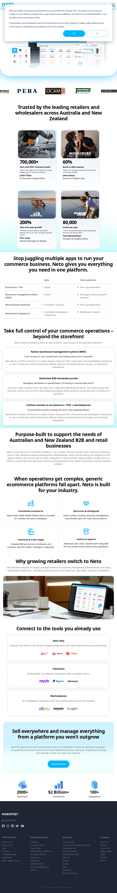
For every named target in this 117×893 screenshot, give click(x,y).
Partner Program (70, 873)
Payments (34, 861)
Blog (65, 867)
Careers (103, 845)
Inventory (34, 842)
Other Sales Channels (11, 861)
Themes (66, 861)
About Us (104, 842)
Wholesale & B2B (9, 854)
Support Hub (68, 842)
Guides (65, 864)
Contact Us (105, 848)
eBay (4, 848)
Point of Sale (7, 845)
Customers (35, 857)
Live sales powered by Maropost (76, 845)
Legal (102, 854)
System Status (106, 851)
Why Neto (67, 870)
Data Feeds (7, 857)
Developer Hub (69, 848)
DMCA (103, 861)
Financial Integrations (39, 867)
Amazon (6, 851)
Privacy (103, 857)
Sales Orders (35, 848)
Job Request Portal (71, 854)
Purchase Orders (37, 845)
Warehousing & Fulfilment (41, 851)
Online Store (7, 842)
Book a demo (58, 764)
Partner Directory (70, 851)
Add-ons (33, 870)
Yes (74, 33)
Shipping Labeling (38, 854)
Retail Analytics (37, 864)
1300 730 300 (11, 820)
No (97, 33)
